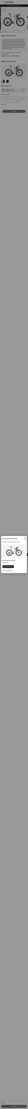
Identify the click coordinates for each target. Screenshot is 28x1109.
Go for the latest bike (8, 566)
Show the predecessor (7, 570)
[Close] (25, 538)
